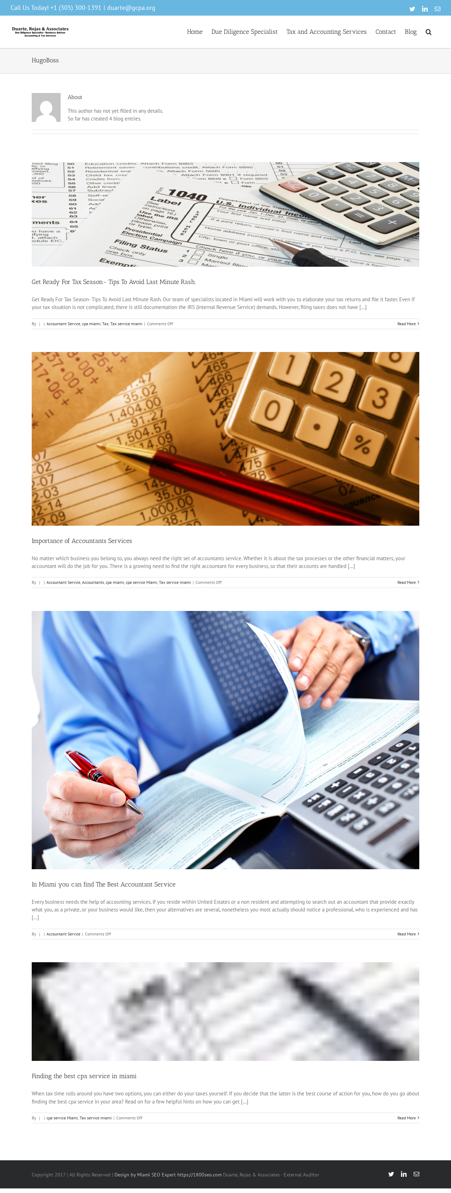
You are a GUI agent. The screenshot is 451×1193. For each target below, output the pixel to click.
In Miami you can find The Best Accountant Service (103, 884)
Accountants (93, 582)
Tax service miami (126, 323)
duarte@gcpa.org (131, 8)
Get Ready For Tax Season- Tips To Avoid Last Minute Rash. (114, 282)
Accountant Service (63, 323)
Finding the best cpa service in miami (84, 1076)
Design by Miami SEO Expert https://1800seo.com (168, 1175)
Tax (105, 323)
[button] (429, 31)
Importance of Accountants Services (82, 541)
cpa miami (91, 323)
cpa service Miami (141, 582)
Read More (406, 323)
